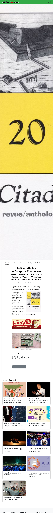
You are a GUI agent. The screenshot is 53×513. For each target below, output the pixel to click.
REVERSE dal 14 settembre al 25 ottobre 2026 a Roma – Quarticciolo (39, 474)
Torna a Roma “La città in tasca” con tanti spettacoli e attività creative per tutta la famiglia (13, 400)
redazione (35, 317)
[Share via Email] (27, 357)
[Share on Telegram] (20, 357)
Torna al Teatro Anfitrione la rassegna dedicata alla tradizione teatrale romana (14, 425)
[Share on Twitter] (24, 357)
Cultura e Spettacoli (14, 263)
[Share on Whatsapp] (17, 357)
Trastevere (46, 263)
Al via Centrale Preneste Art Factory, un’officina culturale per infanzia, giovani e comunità (38, 400)
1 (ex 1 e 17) (35, 263)
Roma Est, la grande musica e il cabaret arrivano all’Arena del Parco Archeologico (38, 450)
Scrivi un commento (19, 367)
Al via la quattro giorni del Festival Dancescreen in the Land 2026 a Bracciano (14, 450)
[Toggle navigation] (49, 2)
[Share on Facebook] (14, 357)
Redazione (21, 283)
